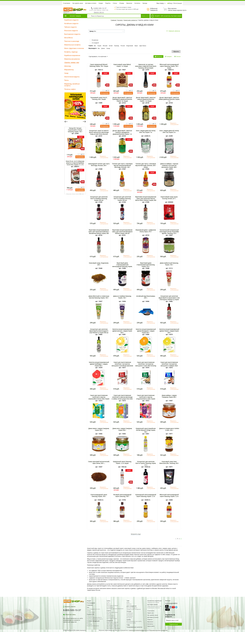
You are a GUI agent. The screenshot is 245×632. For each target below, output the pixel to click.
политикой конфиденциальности (138, 630)
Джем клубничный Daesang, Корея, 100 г (169, 264)
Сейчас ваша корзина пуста (175, 9)
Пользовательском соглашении (158, 630)
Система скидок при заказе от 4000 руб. (127, 9)
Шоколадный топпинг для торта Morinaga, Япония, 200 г (98, 164)
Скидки (101, 3)
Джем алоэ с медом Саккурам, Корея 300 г (122, 429)
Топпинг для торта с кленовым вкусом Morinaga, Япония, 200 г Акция (145, 165)
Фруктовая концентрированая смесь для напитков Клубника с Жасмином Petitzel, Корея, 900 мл (98, 232)
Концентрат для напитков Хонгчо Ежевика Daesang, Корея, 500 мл (98, 198)
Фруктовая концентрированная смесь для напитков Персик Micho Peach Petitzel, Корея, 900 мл (145, 199)
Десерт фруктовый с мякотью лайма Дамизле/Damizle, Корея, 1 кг (169, 99)
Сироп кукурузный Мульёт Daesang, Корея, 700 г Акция (99, 65)
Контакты (137, 3)
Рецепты (107, 3)
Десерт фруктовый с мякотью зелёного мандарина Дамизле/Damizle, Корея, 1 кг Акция (122, 133)
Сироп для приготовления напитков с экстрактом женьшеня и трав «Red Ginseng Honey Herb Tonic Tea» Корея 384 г (145, 365)
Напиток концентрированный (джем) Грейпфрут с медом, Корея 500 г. (99, 364)
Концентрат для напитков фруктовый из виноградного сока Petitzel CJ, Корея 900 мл (98, 331)
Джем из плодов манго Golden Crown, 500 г (169, 429)
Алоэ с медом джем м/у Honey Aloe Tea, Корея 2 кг (169, 131)
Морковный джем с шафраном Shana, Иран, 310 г (146, 231)
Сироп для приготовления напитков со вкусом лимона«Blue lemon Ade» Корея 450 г (98, 397)
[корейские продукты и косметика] (64, 6)
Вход (170, 3)
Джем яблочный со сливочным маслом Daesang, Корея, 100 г (99, 297)
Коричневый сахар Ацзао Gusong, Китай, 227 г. (169, 197)
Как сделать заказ (77, 3)
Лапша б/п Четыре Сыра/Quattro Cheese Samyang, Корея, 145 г (75, 129)
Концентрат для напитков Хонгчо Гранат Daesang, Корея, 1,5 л (146, 463)
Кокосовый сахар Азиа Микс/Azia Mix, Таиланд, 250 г (169, 462)
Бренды (145, 3)
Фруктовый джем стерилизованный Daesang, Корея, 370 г (146, 264)
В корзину (80, 157)
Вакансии (129, 3)
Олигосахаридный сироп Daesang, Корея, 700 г (99, 495)
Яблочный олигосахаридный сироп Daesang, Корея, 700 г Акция (169, 66)
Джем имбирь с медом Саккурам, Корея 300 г (169, 396)
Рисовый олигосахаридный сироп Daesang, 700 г (122, 495)
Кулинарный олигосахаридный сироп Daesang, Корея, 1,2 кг (145, 495)
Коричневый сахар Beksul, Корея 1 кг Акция (122, 65)
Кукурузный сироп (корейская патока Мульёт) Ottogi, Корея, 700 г (146, 430)
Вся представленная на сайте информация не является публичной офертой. (73, 620)
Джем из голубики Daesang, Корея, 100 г (122, 297)
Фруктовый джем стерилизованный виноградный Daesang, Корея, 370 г (122, 265)
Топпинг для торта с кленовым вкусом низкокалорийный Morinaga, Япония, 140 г (122, 165)
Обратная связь (70, 614)
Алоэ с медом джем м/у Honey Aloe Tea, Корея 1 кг (145, 131)
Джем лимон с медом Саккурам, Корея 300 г (98, 429)
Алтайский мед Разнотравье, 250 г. (145, 297)
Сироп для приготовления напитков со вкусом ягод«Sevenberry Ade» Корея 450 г (145, 397)
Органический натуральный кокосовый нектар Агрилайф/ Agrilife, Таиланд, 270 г (169, 231)
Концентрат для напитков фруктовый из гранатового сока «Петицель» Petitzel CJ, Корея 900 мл (169, 298)
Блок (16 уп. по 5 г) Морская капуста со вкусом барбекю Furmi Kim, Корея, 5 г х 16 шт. (75, 163)
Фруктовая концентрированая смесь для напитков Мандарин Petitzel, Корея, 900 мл (122, 231)
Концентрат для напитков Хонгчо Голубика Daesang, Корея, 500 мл (122, 198)
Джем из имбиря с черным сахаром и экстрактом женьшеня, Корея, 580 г (169, 165)
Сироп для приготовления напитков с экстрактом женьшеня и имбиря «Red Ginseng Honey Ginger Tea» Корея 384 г (169, 365)
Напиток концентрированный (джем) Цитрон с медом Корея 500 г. (122, 331)
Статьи (115, 3)
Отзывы (121, 3)
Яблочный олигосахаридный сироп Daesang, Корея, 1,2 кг (169, 495)
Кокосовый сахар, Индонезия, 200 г (99, 264)
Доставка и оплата (90, 3)
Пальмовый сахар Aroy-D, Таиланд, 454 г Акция (98, 98)
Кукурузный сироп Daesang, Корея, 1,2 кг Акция (122, 462)
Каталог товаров (75, 16)
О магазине (66, 3)
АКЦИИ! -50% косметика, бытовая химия (167, 16)
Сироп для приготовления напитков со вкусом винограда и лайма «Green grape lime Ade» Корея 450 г (122, 397)
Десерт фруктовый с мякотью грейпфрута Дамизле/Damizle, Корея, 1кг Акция (122, 99)
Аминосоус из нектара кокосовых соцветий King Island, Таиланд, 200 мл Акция (145, 66)
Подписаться (173, 624)
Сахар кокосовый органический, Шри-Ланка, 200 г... (98, 462)
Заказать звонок (99, 12)
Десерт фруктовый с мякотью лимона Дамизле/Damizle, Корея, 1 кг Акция (146, 99)
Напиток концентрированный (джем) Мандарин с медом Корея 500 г (146, 331)
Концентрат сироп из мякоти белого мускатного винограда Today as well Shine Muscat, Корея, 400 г (99, 133)
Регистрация (177, 3)
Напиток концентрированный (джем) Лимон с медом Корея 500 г (169, 331)
